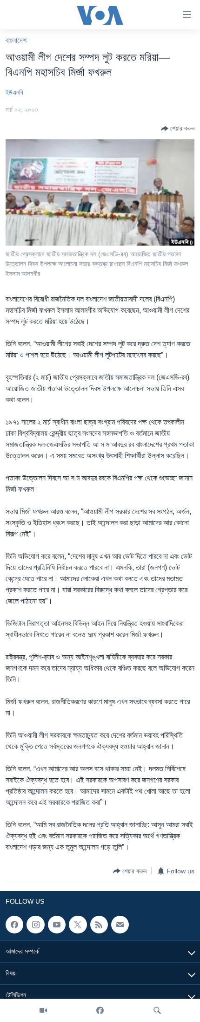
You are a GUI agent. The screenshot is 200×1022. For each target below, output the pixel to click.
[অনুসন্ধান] (157, 1010)
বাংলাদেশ (16, 40)
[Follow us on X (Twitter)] (78, 924)
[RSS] (99, 924)
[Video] (43, 1010)
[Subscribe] (120, 924)
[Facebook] (100, 1010)
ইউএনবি (14, 92)
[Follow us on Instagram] (35, 924)
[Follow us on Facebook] (14, 924)
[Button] (177, 128)
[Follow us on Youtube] (57, 924)
